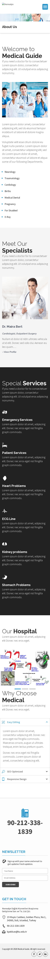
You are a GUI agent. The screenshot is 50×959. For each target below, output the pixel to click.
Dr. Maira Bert (12, 326)
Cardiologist (8, 333)
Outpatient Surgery (26, 333)
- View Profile (9, 352)
